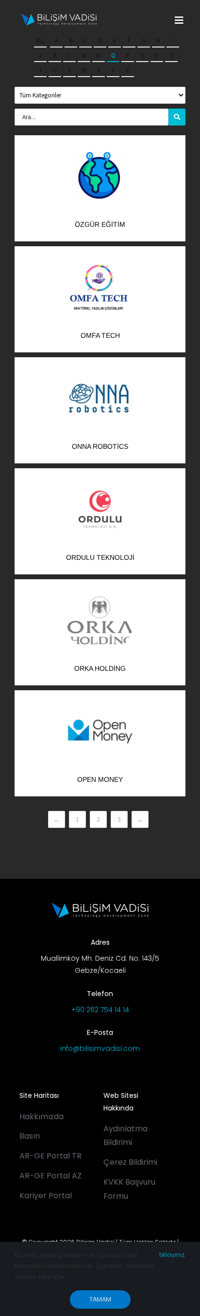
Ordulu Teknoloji (100, 557)
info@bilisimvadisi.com (100, 1048)
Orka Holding (100, 668)
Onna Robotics (100, 446)
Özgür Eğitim (100, 224)
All (40, 40)
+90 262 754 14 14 (100, 1010)
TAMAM (100, 1299)
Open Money (100, 779)
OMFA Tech (100, 335)
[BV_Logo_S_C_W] (59, 16)
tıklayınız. (172, 1254)
